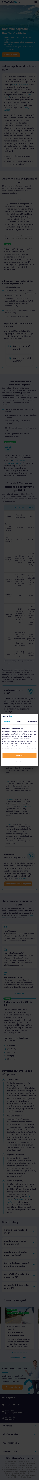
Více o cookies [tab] (31, 721)
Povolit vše (19, 755)
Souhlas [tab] (7, 721)
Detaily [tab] (18, 721)
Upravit (18, 762)
